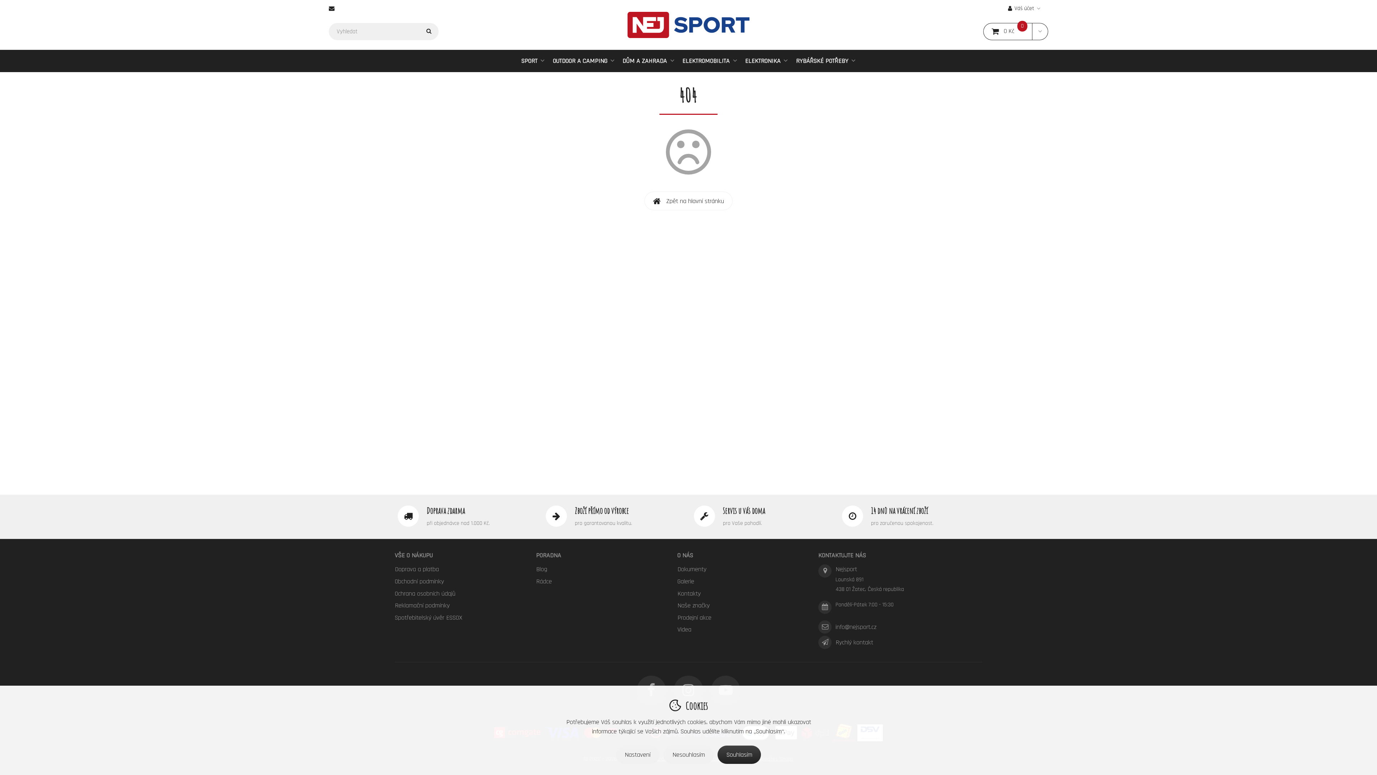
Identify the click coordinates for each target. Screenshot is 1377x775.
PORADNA (548, 555)
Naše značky (693, 605)
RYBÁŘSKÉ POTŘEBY (822, 61)
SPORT (529, 61)
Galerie (685, 581)
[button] (1040, 31)
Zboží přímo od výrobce (602, 510)
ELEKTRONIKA (763, 61)
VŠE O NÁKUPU (414, 555)
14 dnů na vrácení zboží (899, 510)
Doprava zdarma (446, 510)
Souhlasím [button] (739, 755)
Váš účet (1024, 8)
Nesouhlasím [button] (688, 755)
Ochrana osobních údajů (425, 594)
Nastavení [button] (637, 755)
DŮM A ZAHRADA (645, 61)
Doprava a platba (417, 569)
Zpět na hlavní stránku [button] (695, 201)
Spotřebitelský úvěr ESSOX (428, 618)
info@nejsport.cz (856, 627)
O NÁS (685, 555)
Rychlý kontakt (854, 642)
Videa (684, 629)
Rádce (544, 581)
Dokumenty (691, 569)
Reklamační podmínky (422, 605)
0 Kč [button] (1018, 31)
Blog (541, 569)
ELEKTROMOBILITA (706, 61)
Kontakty (689, 594)
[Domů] (688, 25)
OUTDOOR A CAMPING (580, 61)
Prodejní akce (694, 618)
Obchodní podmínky (419, 581)
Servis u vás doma (744, 510)
